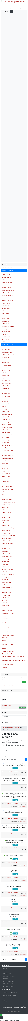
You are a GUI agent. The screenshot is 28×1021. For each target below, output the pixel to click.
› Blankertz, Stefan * (7, 311)
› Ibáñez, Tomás (6, 409)
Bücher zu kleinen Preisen (8, 653)
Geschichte (5, 618)
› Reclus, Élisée (6, 517)
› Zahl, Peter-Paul (6, 608)
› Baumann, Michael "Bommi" (9, 290)
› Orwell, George (6, 491)
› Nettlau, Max (5, 484)
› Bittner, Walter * (6, 308)
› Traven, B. (5, 579)
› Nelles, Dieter (6, 481)
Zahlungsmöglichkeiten (9, 976)
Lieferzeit (5, 978)
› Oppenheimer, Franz (7, 489)
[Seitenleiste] (23, 11)
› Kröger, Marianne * (7, 432)
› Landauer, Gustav (7, 440)
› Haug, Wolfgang (6, 398)
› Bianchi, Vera (5, 305)
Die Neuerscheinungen (7, 267)
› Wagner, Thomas (6, 592)
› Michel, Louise (6, 471)
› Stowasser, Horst (6, 564)
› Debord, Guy (5, 342)
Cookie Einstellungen (8, 986)
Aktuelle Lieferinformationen (10, 992)
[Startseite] (14, 6)
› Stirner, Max (5, 561)
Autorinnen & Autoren (7, 270)
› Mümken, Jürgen (6, 478)
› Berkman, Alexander (7, 295)
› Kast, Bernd (5, 416)
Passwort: (4, 699)
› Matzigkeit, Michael (7, 466)
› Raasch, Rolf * (6, 504)
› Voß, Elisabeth (6, 590)
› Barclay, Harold (6, 285)
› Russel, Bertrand (6, 533)
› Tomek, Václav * (6, 577)
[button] (17, 6)
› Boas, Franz (5, 313)
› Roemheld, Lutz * (7, 522)
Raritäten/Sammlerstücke (8, 651)
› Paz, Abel (5, 497)
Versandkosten (23, 774)
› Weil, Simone (5, 600)
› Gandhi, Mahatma (7, 373)
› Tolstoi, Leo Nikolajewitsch (9, 574)
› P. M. (3, 494)
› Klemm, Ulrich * (6, 424)
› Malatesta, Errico (6, 460)
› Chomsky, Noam (6, 334)
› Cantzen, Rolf (6, 331)
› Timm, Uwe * (5, 572)
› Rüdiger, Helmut (6, 530)
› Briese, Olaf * (6, 318)
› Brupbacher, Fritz (6, 321)
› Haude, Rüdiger (6, 396)
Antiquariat (4, 648)
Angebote (4, 667)
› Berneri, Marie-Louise (7, 300)
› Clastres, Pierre (6, 336)
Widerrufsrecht (7, 973)
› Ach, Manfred (6, 274)
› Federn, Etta (5, 362)
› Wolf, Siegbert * (6, 605)
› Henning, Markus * (7, 404)
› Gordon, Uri (5, 385)
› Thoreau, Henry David (8, 569)
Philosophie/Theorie (7, 631)
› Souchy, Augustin (7, 556)
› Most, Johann (6, 473)
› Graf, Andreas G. (6, 391)
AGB (4, 971)
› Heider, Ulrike (6, 401)
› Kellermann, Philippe (7, 422)
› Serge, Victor (6, 548)
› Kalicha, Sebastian (7, 414)
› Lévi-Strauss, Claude (7, 450)
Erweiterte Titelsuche (7, 685)
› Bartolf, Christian (6, 287)
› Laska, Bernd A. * (7, 442)
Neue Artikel (5, 669)
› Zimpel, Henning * (7, 610)
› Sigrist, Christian (6, 553)
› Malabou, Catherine (7, 458)
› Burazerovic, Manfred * (8, 326)
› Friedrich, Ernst (6, 370)
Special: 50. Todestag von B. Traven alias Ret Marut (13, 657)
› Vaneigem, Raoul (6, 582)
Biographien (5, 616)
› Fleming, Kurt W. (6, 367)
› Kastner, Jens (6, 419)
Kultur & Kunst (5, 622)
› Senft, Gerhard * (6, 546)
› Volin (3, 584)
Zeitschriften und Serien (8, 644)
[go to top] (1, 1015)
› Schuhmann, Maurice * (8, 541)
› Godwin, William (6, 378)
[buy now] (11, 767)
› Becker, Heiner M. (7, 292)
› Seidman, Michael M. (7, 543)
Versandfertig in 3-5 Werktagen (13, 921)
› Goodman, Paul (6, 383)
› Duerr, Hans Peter (7, 352)
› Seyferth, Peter (6, 551)
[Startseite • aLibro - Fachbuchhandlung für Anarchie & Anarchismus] (14, 2)
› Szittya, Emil (5, 566)
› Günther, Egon (6, 393)
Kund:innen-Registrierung (9, 995)
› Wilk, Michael (6, 603)
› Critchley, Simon (6, 339)
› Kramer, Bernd (6, 429)
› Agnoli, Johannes (6, 277)
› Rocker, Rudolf (6, 520)
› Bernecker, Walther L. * (8, 298)
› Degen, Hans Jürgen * (8, 344)
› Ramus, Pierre (6, 509)
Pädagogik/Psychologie (8, 635)
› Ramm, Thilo (5, 507)
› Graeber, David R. (7, 388)
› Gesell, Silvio (5, 375)
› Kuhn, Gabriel (6, 437)
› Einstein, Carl (6, 357)
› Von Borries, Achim (7, 587)
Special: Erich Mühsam (7, 664)
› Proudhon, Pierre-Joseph (8, 502)
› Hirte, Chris (5, 406)
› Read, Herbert (6, 515)
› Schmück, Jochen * (7, 538)
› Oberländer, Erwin (7, 486)
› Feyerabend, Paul (6, 365)
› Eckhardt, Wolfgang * (8, 354)
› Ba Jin (4, 280)
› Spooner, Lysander (7, 559)
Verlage (4, 640)
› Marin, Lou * (5, 463)
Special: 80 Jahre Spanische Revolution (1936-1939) (13, 661)
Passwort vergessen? (6, 705)
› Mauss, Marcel (6, 468)
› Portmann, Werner (7, 499)
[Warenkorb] (21, 6)
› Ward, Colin (5, 597)
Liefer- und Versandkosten (9, 981)
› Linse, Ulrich (5, 453)
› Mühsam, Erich (6, 476)
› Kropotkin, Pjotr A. (7, 435)
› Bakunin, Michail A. (7, 282)
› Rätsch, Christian (6, 512)
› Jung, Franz (5, 411)
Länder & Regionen (6, 627)
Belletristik (4, 637)
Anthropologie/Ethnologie (8, 613)
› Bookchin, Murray (7, 316)
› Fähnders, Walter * (7, 360)
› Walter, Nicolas (6, 595)
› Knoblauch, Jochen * (7, 427)
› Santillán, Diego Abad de (8, 535)
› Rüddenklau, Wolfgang (8, 528)
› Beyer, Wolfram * (6, 303)
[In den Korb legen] (24, 682)
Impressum (6, 968)
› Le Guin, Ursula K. (7, 445)
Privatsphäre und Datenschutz (10, 983)
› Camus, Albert (6, 329)
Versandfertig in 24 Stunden (12, 771)
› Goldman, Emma (6, 380)
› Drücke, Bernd (6, 349)
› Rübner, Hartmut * (7, 525)
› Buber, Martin (6, 323)
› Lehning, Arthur (6, 447)
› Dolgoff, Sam (6, 347)
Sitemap (5, 998)
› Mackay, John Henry (7, 455)
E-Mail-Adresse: (5, 694)
